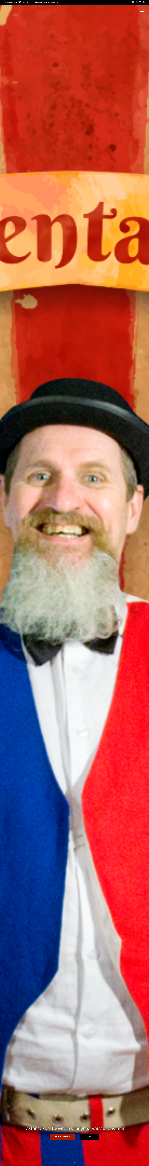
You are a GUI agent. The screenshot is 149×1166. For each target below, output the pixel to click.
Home (142, 9)
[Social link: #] (133, 2)
